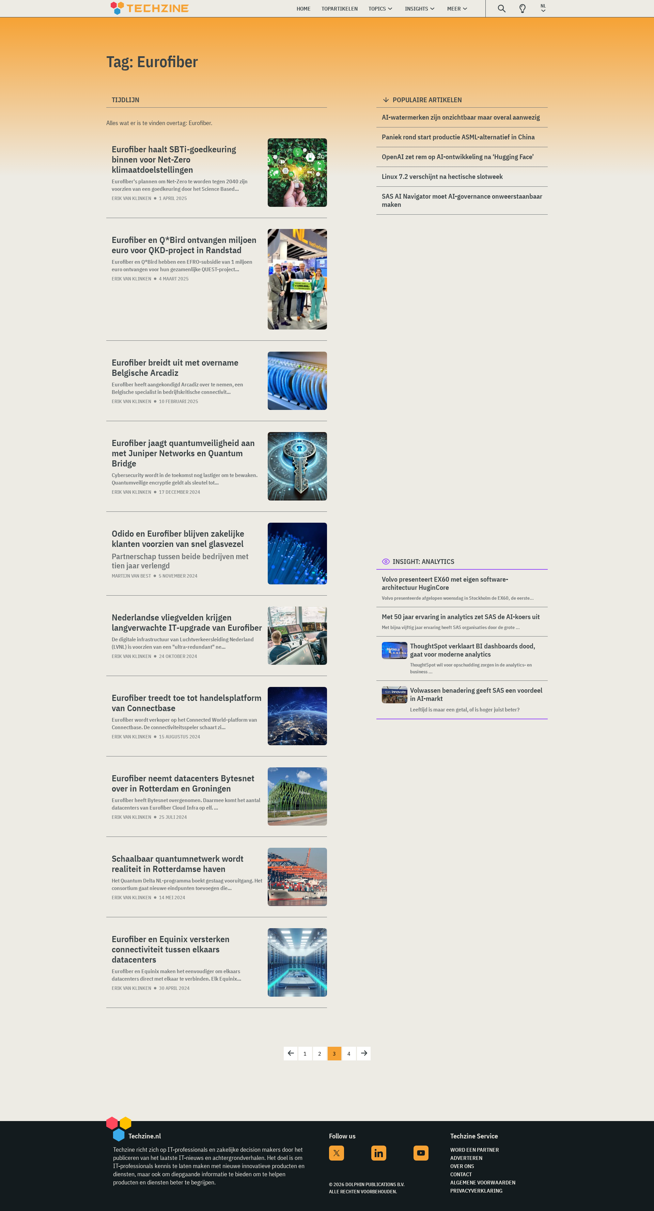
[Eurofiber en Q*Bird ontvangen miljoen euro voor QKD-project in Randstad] (297, 279)
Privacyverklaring (476, 1190)
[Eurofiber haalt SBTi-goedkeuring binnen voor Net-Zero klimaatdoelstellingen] (297, 172)
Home (304, 8)
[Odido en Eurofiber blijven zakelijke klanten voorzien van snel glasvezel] (297, 553)
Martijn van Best (131, 576)
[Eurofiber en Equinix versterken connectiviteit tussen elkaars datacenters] (297, 962)
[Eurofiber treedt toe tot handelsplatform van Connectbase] (297, 716)
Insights (416, 8)
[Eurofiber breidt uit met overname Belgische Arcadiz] (297, 381)
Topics (377, 8)
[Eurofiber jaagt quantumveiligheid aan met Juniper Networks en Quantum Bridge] (297, 466)
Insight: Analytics (423, 561)
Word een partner (474, 1149)
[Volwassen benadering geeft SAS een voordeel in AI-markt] (394, 699)
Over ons (462, 1166)
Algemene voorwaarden (482, 1182)
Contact (461, 1174)
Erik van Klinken (131, 198)
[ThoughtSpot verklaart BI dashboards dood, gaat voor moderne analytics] (394, 658)
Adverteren (466, 1157)
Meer (454, 8)
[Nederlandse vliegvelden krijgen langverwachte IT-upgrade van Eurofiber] (297, 636)
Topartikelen (340, 8)
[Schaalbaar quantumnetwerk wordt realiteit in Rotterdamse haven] (297, 877)
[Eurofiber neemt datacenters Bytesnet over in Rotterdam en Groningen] (297, 796)
